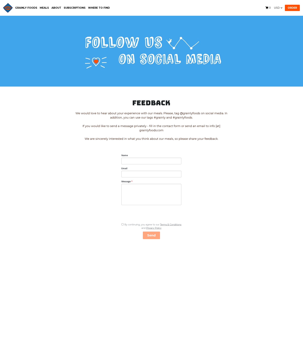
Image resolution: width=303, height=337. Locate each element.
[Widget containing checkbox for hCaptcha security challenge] (145, 213)
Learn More (18, 324)
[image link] (8, 7)
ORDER (292, 7)
